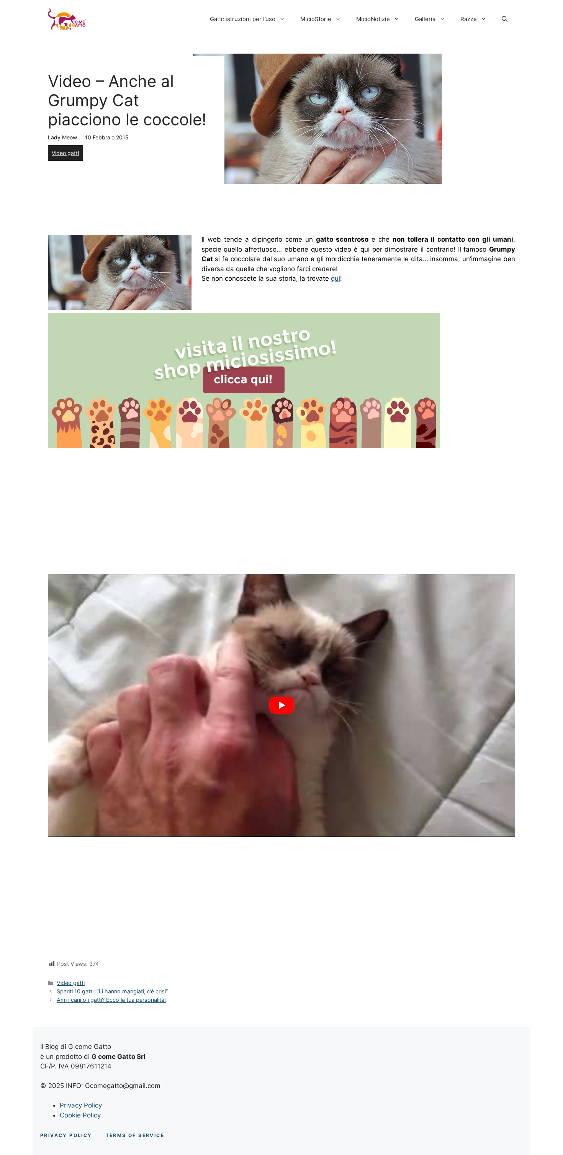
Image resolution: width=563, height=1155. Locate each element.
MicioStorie (315, 19)
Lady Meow (62, 137)
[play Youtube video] (281, 705)
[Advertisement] (281, 507)
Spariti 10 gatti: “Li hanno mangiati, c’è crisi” (112, 991)
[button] (504, 19)
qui (335, 278)
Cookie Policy (80, 1115)
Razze (468, 19)
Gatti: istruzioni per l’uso (242, 19)
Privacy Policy (81, 1105)
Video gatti (65, 153)
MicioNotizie (373, 19)
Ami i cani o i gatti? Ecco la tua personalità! (111, 999)
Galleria (425, 19)
